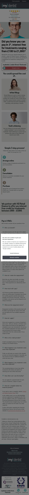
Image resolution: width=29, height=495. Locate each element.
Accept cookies (14, 257)
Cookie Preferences (14, 253)
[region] (14, 247)
